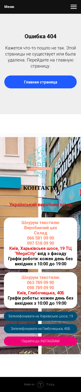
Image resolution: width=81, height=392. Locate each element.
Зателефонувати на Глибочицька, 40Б (40, 329)
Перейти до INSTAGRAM (40, 341)
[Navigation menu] (74, 7)
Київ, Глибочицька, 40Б (40, 292)
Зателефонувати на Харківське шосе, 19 (40, 316)
